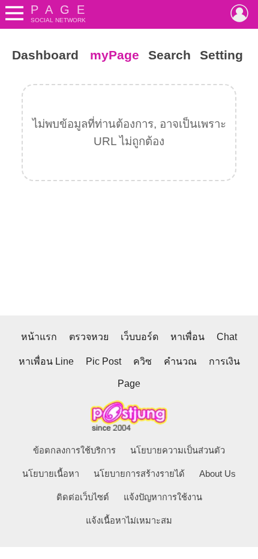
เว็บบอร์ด (139, 337)
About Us (217, 474)
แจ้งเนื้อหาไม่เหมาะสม (129, 520)
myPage (114, 55)
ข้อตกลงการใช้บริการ (74, 450)
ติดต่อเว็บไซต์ (82, 497)
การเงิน (224, 361)
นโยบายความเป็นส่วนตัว (177, 450)
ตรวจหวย (89, 337)
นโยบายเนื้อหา (50, 474)
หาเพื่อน (187, 337)
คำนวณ (180, 361)
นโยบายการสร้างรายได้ (139, 474)
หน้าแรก (39, 337)
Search (169, 55)
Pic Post (103, 361)
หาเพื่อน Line (46, 361)
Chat (227, 337)
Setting (221, 55)
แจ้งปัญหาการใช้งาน (163, 497)
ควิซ (142, 361)
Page (129, 383)
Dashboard (45, 55)
